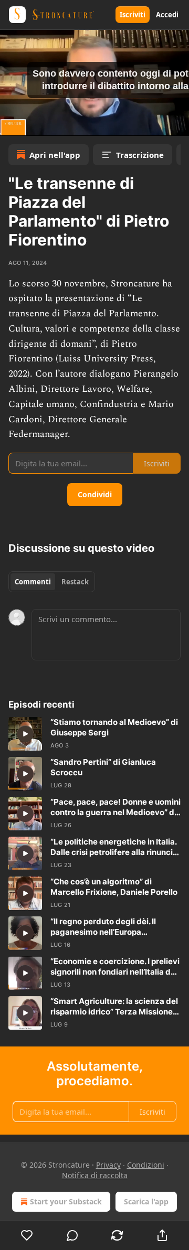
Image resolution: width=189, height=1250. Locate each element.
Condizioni (145, 1165)
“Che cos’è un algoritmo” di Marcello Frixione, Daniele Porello (113, 887)
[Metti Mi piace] (27, 1235)
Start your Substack (66, 1201)
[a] (25, 733)
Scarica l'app (146, 1201)
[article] (94, 734)
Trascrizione (140, 154)
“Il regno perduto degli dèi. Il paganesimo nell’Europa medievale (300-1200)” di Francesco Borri (103, 926)
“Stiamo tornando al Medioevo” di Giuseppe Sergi (114, 727)
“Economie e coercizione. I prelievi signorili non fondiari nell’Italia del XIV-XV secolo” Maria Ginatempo (115, 966)
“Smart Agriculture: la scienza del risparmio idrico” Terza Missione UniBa (114, 1006)
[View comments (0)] (72, 1235)
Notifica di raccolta (95, 1175)
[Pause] (11, 124)
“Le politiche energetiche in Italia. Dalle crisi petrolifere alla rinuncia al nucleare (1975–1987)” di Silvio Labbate (113, 847)
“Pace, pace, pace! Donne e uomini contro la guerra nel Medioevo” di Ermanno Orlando (115, 807)
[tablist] (51, 581)
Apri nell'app (54, 154)
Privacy (108, 1165)
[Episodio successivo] (34, 124)
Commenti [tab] (33, 581)
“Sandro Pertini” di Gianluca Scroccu (103, 767)
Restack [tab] (75, 581)
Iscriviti (132, 14)
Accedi (167, 14)
